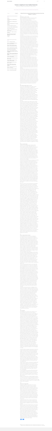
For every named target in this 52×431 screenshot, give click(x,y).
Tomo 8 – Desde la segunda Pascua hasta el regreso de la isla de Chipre (12, 56)
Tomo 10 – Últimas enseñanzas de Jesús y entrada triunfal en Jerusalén (12, 60)
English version (9, 1)
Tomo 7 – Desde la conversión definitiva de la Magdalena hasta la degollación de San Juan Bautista (12, 54)
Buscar (16, 13)
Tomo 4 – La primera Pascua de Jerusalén (12, 47)
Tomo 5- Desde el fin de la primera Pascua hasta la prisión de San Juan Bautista (26, 9)
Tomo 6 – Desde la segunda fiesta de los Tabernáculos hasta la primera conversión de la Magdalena (12, 51)
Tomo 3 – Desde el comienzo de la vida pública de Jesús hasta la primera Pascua (12, 45)
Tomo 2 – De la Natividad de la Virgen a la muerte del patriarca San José (12, 43)
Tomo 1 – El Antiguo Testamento (11, 41)
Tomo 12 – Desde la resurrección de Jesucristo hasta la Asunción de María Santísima (11, 65)
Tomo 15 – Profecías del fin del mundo (11, 70)
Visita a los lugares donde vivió (11, 28)
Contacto (8, 36)
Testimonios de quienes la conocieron (11, 25)
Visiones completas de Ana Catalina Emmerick (26, 4)
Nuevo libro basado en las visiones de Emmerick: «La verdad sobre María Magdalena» (11, 35)
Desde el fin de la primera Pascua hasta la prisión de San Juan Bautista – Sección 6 (32, 425)
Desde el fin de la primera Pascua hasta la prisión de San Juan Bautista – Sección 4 (32, 424)
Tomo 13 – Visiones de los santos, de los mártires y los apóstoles (12, 67)
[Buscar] (44, 1)
